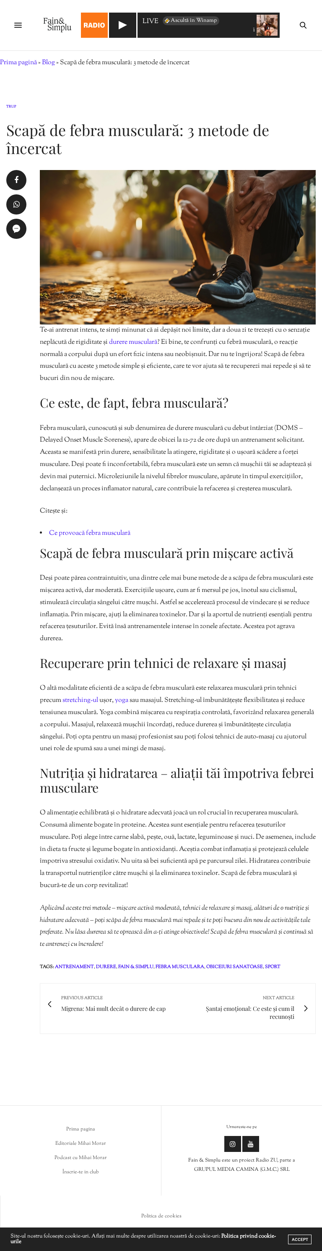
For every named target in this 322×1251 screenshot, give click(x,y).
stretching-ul (80, 700)
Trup (11, 106)
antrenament (74, 966)
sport (272, 966)
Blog (48, 63)
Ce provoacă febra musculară (89, 533)
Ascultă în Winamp (194, 20)
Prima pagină (18, 63)
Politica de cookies (161, 1216)
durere (106, 966)
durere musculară (133, 342)
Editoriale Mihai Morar (80, 1143)
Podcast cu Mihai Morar (81, 1158)
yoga (121, 700)
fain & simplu (135, 966)
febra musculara (180, 966)
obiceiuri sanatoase (234, 966)
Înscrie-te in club (80, 1172)
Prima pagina (80, 1129)
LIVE (150, 22)
